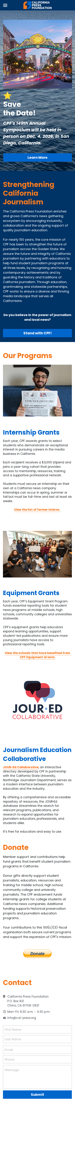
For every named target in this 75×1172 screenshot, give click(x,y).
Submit (37, 1094)
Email (9, 1049)
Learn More (37, 157)
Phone (9, 1059)
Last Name (13, 1039)
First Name (13, 1029)
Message (12, 1070)
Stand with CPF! (37, 333)
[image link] (37, 4)
